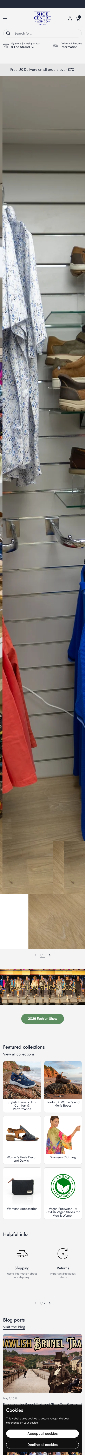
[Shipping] (22, 1253)
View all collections (19, 1054)
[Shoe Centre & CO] (42, 18)
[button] (78, 18)
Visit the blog (14, 1327)
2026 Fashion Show (42, 1019)
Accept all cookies (42, 1433)
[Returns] (63, 1253)
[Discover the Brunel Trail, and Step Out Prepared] (42, 1363)
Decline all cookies (42, 1444)
